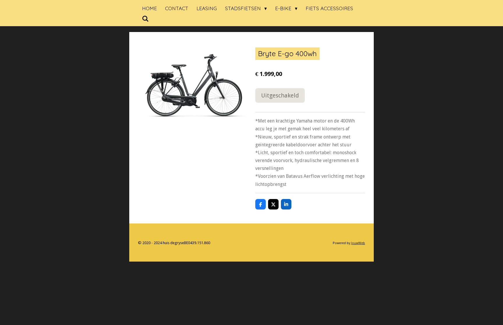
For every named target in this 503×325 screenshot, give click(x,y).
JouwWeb (358, 243)
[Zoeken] (145, 18)
